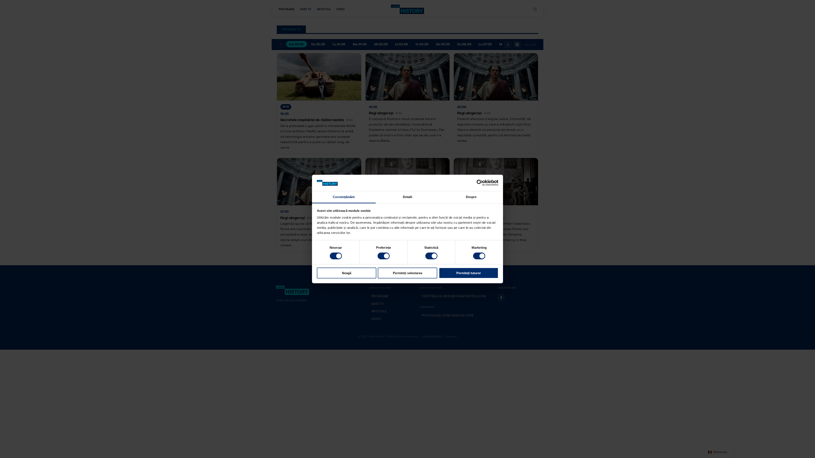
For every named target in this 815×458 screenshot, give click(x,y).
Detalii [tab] (407, 197)
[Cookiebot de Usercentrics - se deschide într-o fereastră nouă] (479, 183)
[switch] (384, 256)
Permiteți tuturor (468, 273)
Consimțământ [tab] (344, 197)
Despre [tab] (471, 197)
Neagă (346, 273)
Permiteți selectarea (407, 273)
